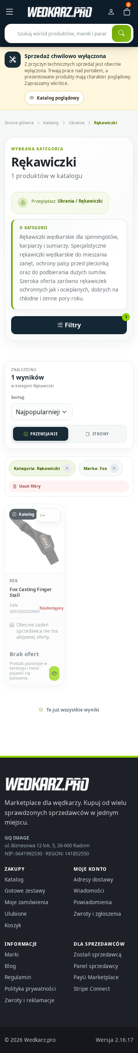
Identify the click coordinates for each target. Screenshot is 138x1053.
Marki (12, 954)
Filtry (95, 323)
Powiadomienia (93, 902)
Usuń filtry (30, 486)
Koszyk (13, 925)
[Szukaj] (121, 33)
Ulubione (16, 913)
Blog (10, 966)
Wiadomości (89, 890)
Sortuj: (18, 397)
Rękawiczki (105, 122)
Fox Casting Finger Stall (30, 592)
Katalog (51, 122)
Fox (14, 580)
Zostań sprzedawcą (98, 954)
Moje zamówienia (26, 902)
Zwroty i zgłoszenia (97, 913)
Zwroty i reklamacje (29, 1000)
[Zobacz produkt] (54, 673)
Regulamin (18, 977)
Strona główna (19, 122)
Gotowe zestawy (25, 890)
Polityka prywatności (30, 988)
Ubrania (76, 122)
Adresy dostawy (93, 879)
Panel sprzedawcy (96, 966)
